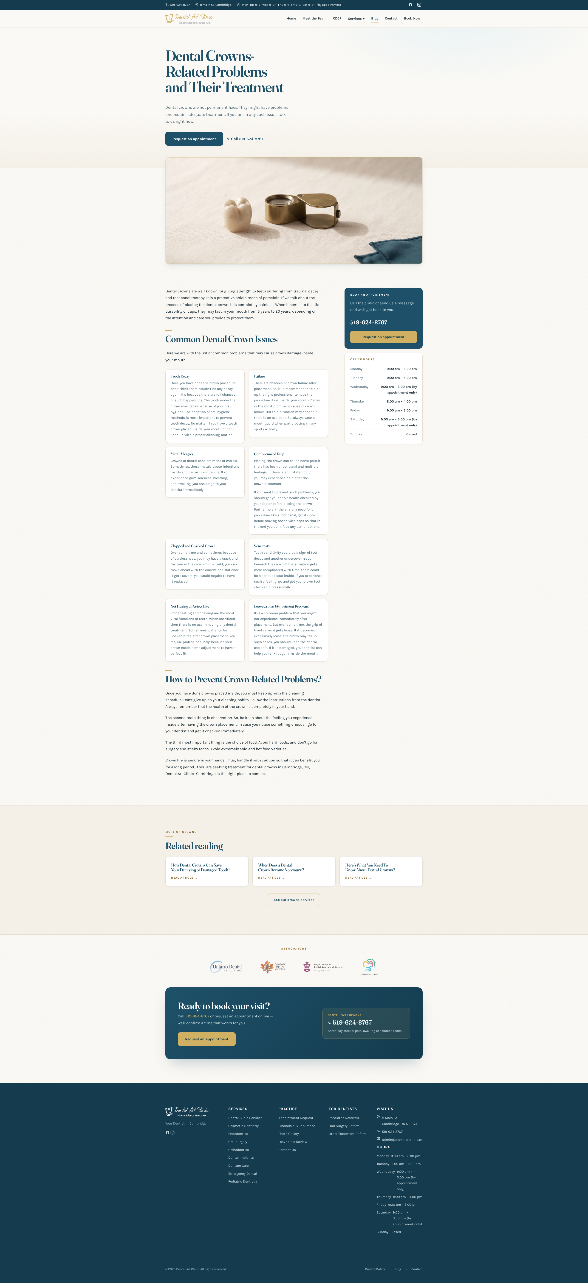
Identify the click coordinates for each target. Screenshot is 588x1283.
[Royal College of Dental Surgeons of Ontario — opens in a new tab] (322, 966)
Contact (391, 18)
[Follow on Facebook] (167, 1133)
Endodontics (238, 1134)
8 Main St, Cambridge (216, 4)
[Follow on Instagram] (172, 1133)
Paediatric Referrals (344, 1118)
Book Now (412, 18)
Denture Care (238, 1166)
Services (356, 19)
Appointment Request (295, 1118)
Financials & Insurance (296, 1126)
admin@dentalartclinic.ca (402, 1140)
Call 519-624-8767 (246, 138)
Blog (374, 18)
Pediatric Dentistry (242, 1181)
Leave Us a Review (292, 1142)
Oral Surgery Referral (344, 1126)
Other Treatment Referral (348, 1134)
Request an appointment (194, 139)
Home (291, 18)
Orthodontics (238, 1150)
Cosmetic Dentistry (243, 1126)
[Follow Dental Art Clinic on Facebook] (410, 4)
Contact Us (287, 1150)
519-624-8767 (180, 4)
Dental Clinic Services (245, 1118)
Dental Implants (241, 1157)
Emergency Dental (242, 1174)
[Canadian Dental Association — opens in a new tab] (272, 967)
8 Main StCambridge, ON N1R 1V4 (399, 1121)
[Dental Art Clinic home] (189, 18)
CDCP (337, 18)
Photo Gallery (288, 1134)
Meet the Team (314, 18)
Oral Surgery (237, 1142)
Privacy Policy (375, 1269)
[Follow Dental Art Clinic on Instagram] (419, 4)
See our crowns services (294, 900)
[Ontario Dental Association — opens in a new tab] (226, 967)
